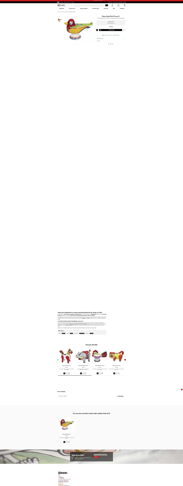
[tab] (61, 8)
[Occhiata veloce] (69, 373)
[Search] (106, 5)
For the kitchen (95, 8)
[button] (73, 0)
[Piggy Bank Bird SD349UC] (78, 29)
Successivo (66, 481)
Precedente (61, 481)
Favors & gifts (72, 8)
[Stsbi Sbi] (57, 2)
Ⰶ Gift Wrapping (111, 23)
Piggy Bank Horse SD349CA (66, 365)
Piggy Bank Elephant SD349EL (83, 365)
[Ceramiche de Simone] (61, 5)
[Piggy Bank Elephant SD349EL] (83, 355)
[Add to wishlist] (123, 30)
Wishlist (118, 5)
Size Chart (98, 40)
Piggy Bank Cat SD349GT (116, 365)
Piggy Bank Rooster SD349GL (99, 365)
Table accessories (83, 8)
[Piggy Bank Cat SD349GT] (116, 355)
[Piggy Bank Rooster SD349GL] (100, 355)
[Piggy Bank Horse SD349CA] (67, 355)
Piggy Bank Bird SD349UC (66, 434)
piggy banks (69, 327)
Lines (114, 8)
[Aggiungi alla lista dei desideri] (66, 373)
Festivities (106, 8)
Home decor (61, 8)
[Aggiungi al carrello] (64, 373)
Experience (122, 8)
